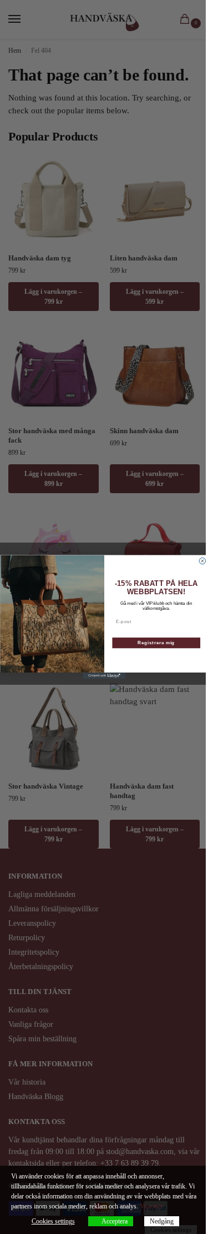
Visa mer (151, 1206)
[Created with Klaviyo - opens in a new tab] (104, 676)
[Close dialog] (202, 561)
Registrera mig (156, 642)
